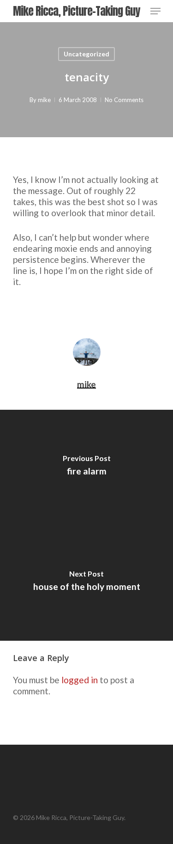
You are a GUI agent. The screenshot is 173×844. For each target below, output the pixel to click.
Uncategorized (86, 54)
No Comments (124, 99)
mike (44, 99)
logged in (79, 679)
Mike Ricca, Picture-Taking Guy (76, 11)
